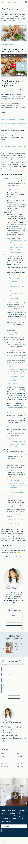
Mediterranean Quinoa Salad (17, 286)
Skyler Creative (10, 44)
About (3, 756)
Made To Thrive (12, 841)
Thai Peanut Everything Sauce (17, 376)
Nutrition (14, 623)
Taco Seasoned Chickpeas (16, 279)
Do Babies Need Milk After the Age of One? (18, 648)
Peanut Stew (13, 296)
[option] (14, 647)
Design (14, 628)
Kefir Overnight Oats (15, 250)
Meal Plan (20, 756)
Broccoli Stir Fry (14, 447)
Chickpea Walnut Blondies (16, 281)
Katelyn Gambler (6, 841)
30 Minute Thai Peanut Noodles (18, 444)
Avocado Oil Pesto (14, 523)
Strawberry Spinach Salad (16, 247)
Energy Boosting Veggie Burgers (18, 441)
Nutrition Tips (18, 644)
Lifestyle (14, 619)
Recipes (14, 615)
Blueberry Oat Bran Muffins (17, 252)
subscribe (7, 830)
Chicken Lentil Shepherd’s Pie (17, 335)
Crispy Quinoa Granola (15, 490)
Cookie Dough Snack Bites (16, 244)
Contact (4, 769)
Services (4, 763)
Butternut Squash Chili (15, 298)
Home (3, 753)
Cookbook (20, 759)
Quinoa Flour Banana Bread (17, 492)
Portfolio (4, 766)
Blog (3, 759)
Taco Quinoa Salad (14, 284)
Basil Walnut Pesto (14, 521)
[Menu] (22, 2)
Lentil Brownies (14, 332)
